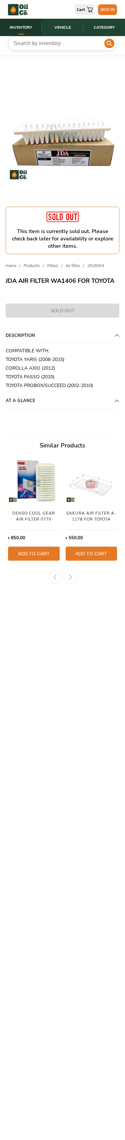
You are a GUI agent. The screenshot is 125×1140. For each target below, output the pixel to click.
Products (32, 265)
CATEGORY (104, 27)
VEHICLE (62, 27)
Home (11, 265)
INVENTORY (21, 27)
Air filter (73, 265)
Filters (53, 265)
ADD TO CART (34, 553)
